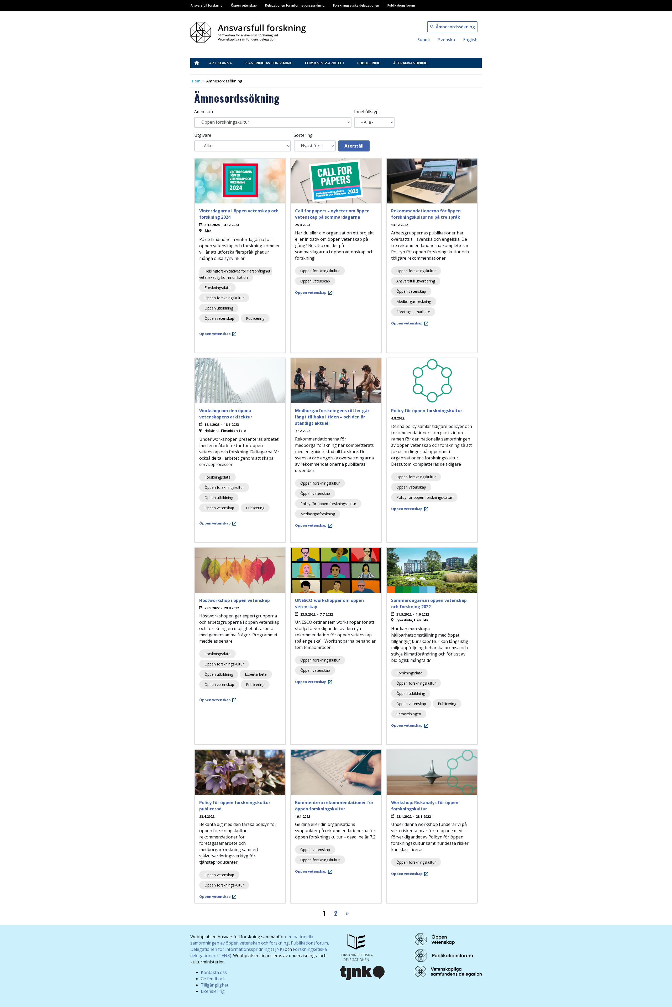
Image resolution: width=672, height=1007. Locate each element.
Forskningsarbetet (325, 62)
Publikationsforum (401, 5)
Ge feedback (213, 979)
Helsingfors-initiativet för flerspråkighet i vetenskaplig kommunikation (235, 274)
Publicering (369, 62)
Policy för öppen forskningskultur (328, 503)
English (470, 40)
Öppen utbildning (218, 308)
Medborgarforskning (413, 301)
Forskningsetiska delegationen (356, 5)
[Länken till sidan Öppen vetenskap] (435, 939)
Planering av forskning (268, 62)
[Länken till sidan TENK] (356, 947)
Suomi (423, 40)
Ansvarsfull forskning (207, 5)
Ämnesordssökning (455, 27)
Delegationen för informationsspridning (295, 5)
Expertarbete (256, 674)
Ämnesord (204, 111)
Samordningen (408, 713)
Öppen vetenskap (244, 5)
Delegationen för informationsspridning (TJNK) (237, 949)
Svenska (446, 40)
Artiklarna (220, 62)
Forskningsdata (217, 287)
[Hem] (250, 31)
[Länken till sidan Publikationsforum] (444, 955)
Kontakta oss (214, 972)
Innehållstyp (366, 111)
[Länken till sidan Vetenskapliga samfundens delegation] (448, 971)
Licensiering (213, 991)
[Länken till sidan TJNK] (362, 972)
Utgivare (202, 135)
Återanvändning (410, 62)
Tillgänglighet (214, 985)
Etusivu (200, 62)
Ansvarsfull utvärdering (415, 281)
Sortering (303, 135)
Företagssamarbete (413, 311)
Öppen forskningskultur (224, 297)
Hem (196, 80)
